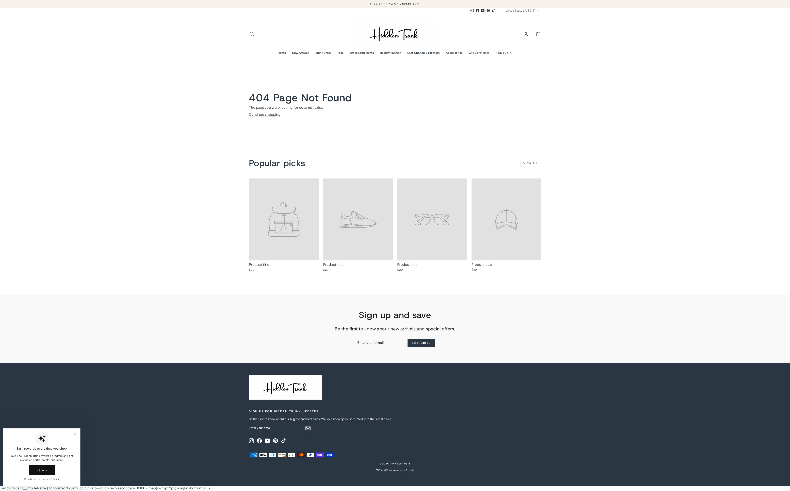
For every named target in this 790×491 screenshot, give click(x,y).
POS (377, 470)
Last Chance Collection (423, 53)
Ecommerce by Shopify (400, 470)
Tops (340, 53)
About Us (502, 53)
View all (530, 163)
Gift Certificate (479, 53)
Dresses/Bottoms (362, 53)
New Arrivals (300, 53)
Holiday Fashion (390, 53)
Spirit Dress (323, 53)
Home (282, 53)
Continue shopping (264, 114)
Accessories (454, 53)
